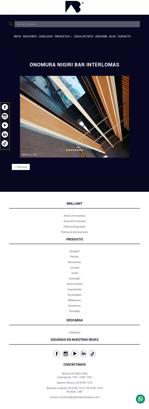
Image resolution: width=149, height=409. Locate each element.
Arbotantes (74, 262)
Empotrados (75, 289)
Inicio (17, 36)
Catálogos (46, 36)
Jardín (74, 273)
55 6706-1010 (76, 388)
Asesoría (101, 36)
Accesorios (74, 305)
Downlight (74, 278)
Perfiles (74, 256)
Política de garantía (74, 226)
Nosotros (30, 36)
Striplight (74, 251)
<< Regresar (20, 166)
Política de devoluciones (74, 232)
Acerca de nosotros (74, 215)
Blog (112, 36)
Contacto (124, 36)
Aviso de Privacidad (75, 221)
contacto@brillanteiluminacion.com (79, 397)
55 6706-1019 (84, 382)
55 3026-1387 (75, 391)
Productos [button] (62, 36)
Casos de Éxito (83, 36)
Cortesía (74, 267)
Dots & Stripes (74, 284)
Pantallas (74, 311)
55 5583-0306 (79, 373)
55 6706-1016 (94, 388)
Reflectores (74, 300)
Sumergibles (74, 294)
